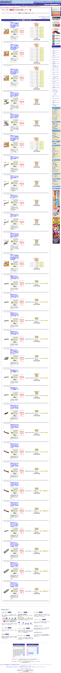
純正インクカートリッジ (56, 173)
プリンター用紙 (55, 91)
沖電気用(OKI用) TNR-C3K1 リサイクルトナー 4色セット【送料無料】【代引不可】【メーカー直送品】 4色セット (14, 352)
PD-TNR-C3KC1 (9, 521)
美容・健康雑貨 (55, 164)
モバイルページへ (43, 666)
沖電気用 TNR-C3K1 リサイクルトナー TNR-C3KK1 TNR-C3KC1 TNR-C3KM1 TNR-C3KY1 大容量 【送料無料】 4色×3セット (14, 116)
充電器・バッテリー (55, 133)
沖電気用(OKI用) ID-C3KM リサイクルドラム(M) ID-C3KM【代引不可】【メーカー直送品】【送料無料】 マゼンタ (15, 445)
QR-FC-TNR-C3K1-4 (9, 253)
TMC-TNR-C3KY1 (9, 293)
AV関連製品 (55, 141)
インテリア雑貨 (55, 165)
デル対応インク (55, 111)
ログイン (53, 9)
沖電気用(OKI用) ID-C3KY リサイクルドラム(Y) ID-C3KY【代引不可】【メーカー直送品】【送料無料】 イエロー (15, 465)
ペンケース (54, 147)
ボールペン (54, 146)
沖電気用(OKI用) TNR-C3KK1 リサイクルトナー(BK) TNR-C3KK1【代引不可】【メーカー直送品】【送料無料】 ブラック (14, 544)
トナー (29, 4)
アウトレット (54, 186)
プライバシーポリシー (37, 666)
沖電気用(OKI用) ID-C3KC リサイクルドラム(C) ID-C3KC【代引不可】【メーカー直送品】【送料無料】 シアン (15, 407)
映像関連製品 (54, 143)
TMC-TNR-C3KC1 (9, 330)
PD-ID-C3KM (8, 481)
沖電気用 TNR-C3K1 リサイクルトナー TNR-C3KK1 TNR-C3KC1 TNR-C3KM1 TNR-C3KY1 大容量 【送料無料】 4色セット (14, 235)
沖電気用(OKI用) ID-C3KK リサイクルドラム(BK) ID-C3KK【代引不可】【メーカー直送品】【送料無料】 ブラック (15, 426)
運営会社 (15, 666)
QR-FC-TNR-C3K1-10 (9, 42)
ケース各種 (54, 134)
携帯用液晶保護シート (55, 128)
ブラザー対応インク (55, 109)
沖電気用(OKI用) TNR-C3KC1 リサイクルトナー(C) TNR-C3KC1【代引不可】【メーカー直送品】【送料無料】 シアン (14, 524)
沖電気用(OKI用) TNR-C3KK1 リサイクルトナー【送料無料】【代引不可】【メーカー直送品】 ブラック (14, 278)
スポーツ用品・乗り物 (55, 169)
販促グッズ (54, 168)
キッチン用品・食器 (55, 166)
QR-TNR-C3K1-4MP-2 (9, 91)
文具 (39, 4)
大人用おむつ (7, 4)
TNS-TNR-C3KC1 (9, 386)
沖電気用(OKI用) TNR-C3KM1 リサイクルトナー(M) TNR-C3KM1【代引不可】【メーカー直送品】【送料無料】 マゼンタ (14, 564)
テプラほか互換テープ (34, 4)
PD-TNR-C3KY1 (9, 581)
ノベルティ (54, 188)
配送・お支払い (12, 666)
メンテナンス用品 (55, 116)
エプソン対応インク (55, 112)
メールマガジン (36, 634)
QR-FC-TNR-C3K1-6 (9, 134)
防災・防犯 (54, 163)
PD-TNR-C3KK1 (9, 541)
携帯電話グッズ (55, 121)
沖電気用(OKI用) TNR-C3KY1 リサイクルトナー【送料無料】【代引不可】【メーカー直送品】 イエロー (14, 296)
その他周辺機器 (55, 126)
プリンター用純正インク (23, 4)
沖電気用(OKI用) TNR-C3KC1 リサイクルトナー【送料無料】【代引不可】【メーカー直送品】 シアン (14, 333)
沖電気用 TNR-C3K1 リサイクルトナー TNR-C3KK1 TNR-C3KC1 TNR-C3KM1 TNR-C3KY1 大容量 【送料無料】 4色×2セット (14, 94)
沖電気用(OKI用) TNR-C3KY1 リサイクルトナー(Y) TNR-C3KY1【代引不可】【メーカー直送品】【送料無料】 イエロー (14, 584)
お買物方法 (7, 666)
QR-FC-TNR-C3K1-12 (9, 65)
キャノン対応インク (55, 110)
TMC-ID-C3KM (8, 442)
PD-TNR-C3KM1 (9, 561)
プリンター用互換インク (14, 4)
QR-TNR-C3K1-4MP (9, 232)
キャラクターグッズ (55, 162)
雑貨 (54, 159)
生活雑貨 (54, 167)
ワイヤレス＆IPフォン (55, 139)
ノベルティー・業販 (31, 666)
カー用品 (54, 161)
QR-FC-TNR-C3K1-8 (9, 21)
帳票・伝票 (54, 94)
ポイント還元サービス (20, 666)
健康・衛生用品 (54, 178)
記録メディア (54, 127)
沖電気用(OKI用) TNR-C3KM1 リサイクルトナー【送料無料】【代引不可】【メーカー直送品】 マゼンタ (14, 315)
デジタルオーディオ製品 (56, 142)
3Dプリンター (54, 132)
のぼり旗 (42, 4)
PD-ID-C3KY (8, 501)
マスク (4, 4)
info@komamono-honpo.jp (27, 668)
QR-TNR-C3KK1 (9, 155)
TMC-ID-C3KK (8, 423)
